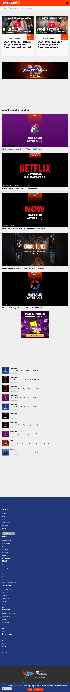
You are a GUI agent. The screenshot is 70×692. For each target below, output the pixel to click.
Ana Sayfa (5, 8)
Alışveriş (4, 638)
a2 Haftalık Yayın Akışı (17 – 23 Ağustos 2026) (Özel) (24, 434)
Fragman (5, 549)
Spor (11, 440)
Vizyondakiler (6, 543)
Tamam (30, 689)
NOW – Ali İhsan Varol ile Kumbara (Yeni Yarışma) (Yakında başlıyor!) (29, 452)
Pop (3, 571)
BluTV (4, 619)
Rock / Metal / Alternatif (9, 583)
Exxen (4, 628)
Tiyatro (4, 644)
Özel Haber (5, 647)
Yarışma (4, 601)
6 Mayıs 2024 (30, 37)
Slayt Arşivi (5, 525)
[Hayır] (68, 687)
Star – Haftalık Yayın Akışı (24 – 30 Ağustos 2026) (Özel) (25, 379)
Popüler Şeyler (6, 522)
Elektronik (5, 580)
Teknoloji (4, 641)
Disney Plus (5, 622)
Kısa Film (5, 555)
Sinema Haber (6, 540)
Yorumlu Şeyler (6, 656)
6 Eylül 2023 (64, 37)
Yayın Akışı (13, 368)
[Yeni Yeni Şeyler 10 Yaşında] (35, 79)
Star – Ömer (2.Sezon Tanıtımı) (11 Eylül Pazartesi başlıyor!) (50, 44)
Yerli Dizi (4, 595)
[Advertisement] (35, 94)
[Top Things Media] (28, 675)
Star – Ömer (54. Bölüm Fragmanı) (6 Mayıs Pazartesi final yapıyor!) (18, 44)
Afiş (3, 546)
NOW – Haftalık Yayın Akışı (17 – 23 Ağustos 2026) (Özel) (25, 425)
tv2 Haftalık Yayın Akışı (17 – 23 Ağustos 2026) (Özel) (25, 407)
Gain (3, 625)
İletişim (4, 519)
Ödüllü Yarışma (6, 653)
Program (13, 449)
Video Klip (5, 568)
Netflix (4, 631)
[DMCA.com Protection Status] (8, 534)
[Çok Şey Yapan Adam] (41, 675)
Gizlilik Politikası (6, 516)
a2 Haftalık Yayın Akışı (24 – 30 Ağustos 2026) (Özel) (25, 397)
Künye (4, 513)
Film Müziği (5, 552)
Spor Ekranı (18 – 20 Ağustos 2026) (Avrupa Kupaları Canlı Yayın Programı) (31, 443)
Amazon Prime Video (8, 613)
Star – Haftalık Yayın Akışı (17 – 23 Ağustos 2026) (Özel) (25, 416)
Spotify (4, 528)
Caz (3, 577)
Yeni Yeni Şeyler (14, 38)
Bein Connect (6, 616)
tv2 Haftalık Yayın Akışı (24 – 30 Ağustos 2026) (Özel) (25, 370)
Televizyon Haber (7, 589)
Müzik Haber (6, 565)
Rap (3, 574)
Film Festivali (6, 558)
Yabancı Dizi (5, 598)
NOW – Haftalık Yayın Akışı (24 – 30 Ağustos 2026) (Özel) (26, 388)
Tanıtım (4, 650)
